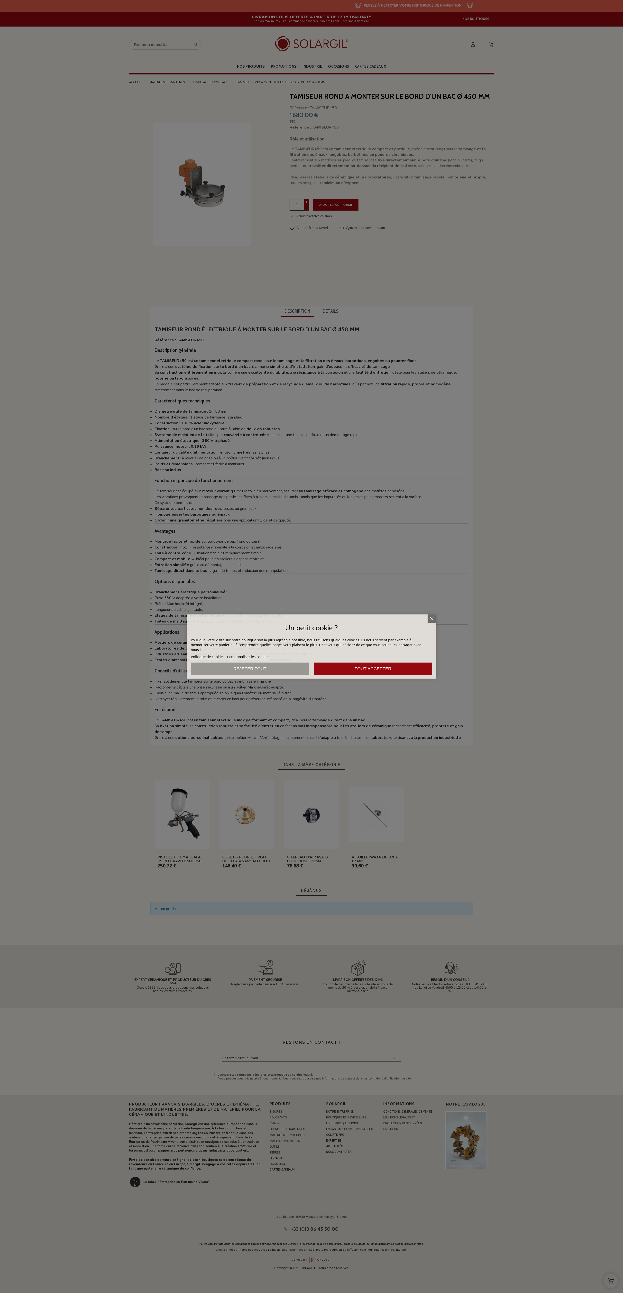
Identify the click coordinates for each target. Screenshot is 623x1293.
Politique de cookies (207, 656)
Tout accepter (373, 668)
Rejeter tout (249, 668)
